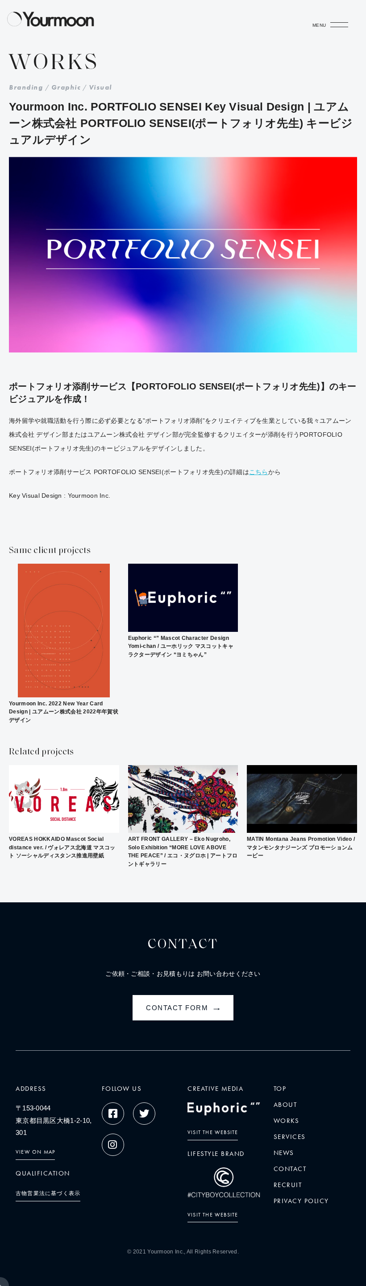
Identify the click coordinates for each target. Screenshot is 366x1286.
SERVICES (290, 1136)
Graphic (66, 87)
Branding (26, 87)
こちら (258, 471)
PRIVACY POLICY (301, 1200)
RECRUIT (288, 1184)
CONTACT (290, 1168)
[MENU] (339, 27)
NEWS (284, 1152)
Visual (100, 87)
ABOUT (285, 1104)
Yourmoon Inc (165, 1252)
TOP (280, 1088)
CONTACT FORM (184, 1008)
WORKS (286, 1120)
